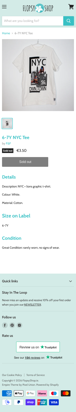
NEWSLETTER (32, 304)
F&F (8, 143)
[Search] (68, 21)
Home (6, 33)
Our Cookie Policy (12, 375)
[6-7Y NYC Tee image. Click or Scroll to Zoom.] (38, 77)
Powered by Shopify (47, 384)
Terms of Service (35, 375)
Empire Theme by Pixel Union (18, 384)
